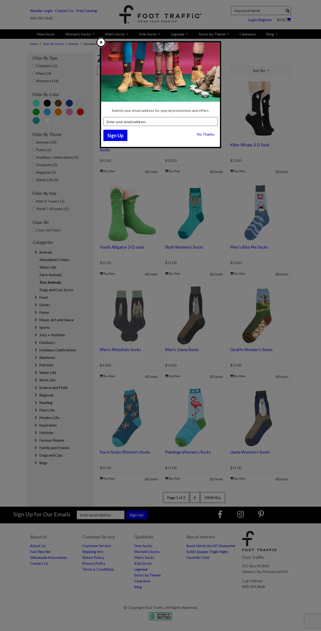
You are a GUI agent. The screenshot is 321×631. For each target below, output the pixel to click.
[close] (101, 42)
